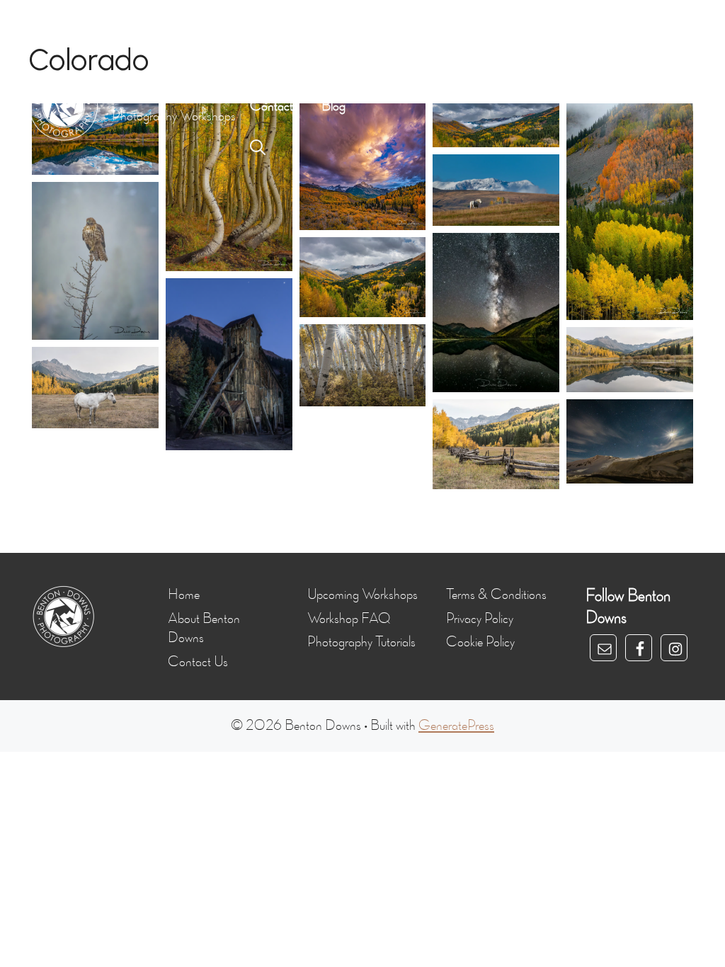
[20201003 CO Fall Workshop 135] (629, 359)
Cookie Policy (480, 642)
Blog (333, 106)
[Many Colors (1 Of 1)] (629, 211)
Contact (271, 106)
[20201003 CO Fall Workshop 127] (496, 444)
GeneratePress (456, 725)
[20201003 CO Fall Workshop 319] (229, 364)
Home (266, 63)
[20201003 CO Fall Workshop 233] (362, 365)
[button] (258, 148)
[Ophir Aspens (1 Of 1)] (229, 187)
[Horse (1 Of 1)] (496, 190)
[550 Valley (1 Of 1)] (362, 277)
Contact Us (198, 662)
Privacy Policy (479, 618)
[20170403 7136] (629, 441)
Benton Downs (156, 95)
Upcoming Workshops (362, 594)
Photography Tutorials (361, 642)
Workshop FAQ (348, 618)
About (609, 63)
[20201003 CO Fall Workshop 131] (95, 387)
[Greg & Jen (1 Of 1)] (95, 261)
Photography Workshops (372, 63)
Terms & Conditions (496, 594)
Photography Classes (513, 63)
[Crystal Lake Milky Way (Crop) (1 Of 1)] (496, 312)
